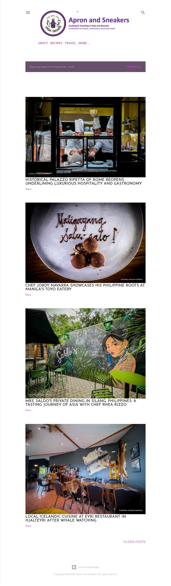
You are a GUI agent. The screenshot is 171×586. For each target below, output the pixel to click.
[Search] (143, 12)
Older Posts (134, 542)
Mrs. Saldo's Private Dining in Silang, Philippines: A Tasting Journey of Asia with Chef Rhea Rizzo (80, 403)
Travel (70, 43)
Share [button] (28, 189)
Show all (134, 66)
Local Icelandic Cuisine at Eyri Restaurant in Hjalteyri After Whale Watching (75, 519)
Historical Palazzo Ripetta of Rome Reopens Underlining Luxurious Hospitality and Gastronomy (83, 182)
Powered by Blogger (88, 567)
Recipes (56, 43)
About (43, 43)
